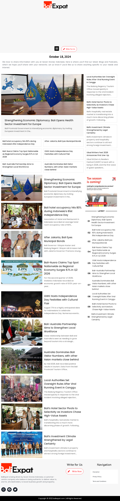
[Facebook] (9, 489)
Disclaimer (96, 472)
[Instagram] (3, 489)
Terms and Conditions (99, 481)
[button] (56, 48)
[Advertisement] (60, 27)
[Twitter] (15, 489)
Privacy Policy (97, 477)
